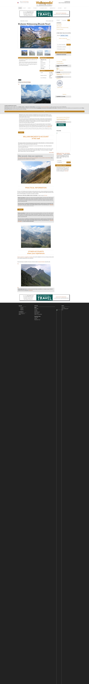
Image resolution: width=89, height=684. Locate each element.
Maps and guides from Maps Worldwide (63, 117)
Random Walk (36, 313)
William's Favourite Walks (38, 314)
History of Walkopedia (65, 308)
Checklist (35, 318)
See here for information (45, 106)
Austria (26, 20)
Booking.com (59, 78)
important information (41, 207)
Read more (31, 290)
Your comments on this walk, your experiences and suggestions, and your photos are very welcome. (34, 157)
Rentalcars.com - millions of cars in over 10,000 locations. (63, 74)
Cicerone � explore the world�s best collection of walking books (63, 119)
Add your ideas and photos (21, 314)
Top (18, 84)
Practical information (60, 29)
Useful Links (36, 317)
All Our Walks (36, 308)
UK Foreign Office (59, 61)
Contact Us (63, 307)
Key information (59, 24)
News (62, 309)
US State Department (60, 63)
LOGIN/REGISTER (67, 1)
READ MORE (51, 152)
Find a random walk (49, 20)
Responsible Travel (37, 319)
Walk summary (59, 25)
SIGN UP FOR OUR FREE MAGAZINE (64, 2)
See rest (68, 39)
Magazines (22, 309)
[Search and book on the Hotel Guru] (60, 86)
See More (21, 132)
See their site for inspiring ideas (61, 13)
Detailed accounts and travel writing (62, 27)
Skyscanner (61, 70)
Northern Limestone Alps (63, 38)
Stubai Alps (22, 20)
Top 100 (58, 35)
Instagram (27, 1)
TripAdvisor (64, 94)
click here (45, 195)
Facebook (24, 1)
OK (44, 111)
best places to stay (60, 87)
